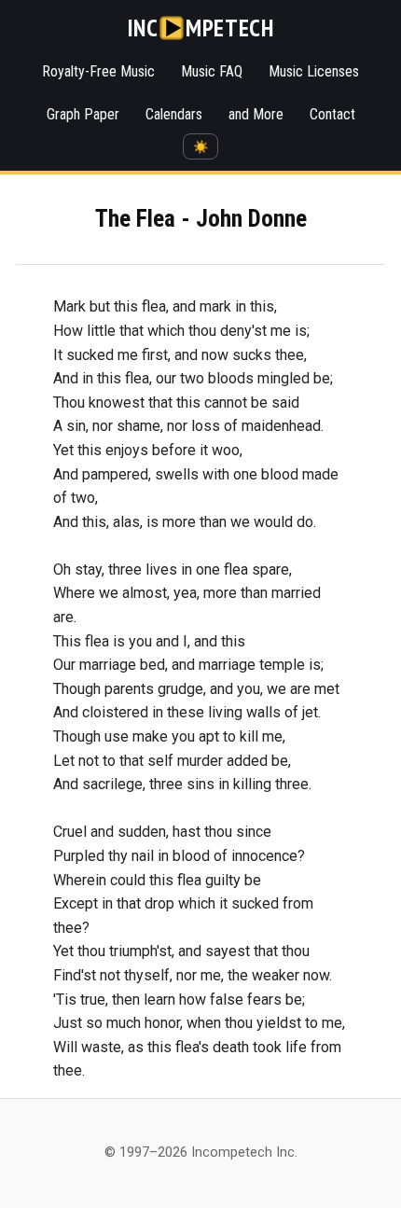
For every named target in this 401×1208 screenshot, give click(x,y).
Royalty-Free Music (98, 71)
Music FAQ (211, 71)
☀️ (201, 147)
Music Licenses (314, 71)
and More (255, 114)
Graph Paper (83, 114)
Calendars (173, 114)
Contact (332, 114)
